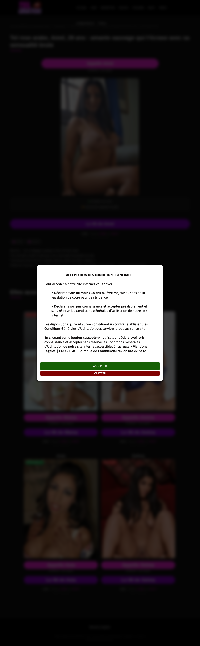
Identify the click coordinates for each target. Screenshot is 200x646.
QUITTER (100, 373)
